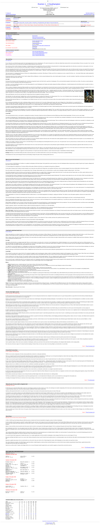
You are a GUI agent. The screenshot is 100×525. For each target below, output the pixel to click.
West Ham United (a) (89, 13)
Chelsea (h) (9, 13)
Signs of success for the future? (38, 37)
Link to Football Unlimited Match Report (39, 52)
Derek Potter (34, 47)
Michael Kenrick (49, 522)
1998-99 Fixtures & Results (11, 14)
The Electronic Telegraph (89, 447)
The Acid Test (34, 35)
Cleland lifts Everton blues (37, 43)
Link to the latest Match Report (38, 51)
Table (93, 14)
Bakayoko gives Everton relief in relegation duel (41, 45)
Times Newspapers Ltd (90, 346)
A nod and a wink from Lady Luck (38, 38)
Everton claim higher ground (37, 40)
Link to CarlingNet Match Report (38, 55)
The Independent (91, 380)
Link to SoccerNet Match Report (38, 53)
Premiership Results (87, 14)
